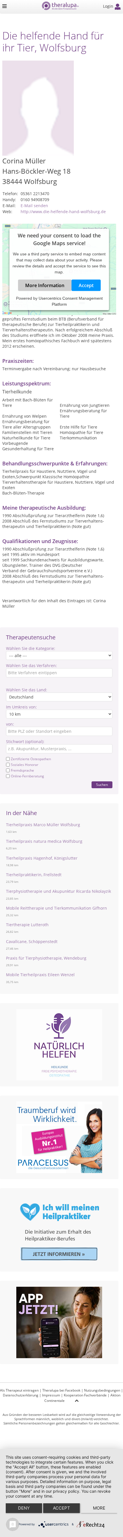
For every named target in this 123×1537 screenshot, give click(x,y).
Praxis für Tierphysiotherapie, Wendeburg (46, 958)
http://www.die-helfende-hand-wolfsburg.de (63, 211)
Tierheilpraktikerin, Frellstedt (33, 874)
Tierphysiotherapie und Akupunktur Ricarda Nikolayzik (58, 891)
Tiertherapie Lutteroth (27, 924)
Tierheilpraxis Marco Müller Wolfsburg (43, 824)
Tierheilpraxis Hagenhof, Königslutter (42, 858)
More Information (44, 285)
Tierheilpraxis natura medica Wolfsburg (44, 841)
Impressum (51, 1395)
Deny (24, 1508)
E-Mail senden (34, 205)
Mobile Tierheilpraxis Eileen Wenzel (40, 974)
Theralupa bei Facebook (61, 1390)
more (99, 1508)
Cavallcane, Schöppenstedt (31, 941)
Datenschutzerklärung (20, 1395)
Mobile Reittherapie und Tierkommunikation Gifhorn (56, 908)
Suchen (102, 784)
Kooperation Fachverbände (85, 1395)
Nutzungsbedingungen (102, 1390)
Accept (86, 285)
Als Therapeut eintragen (19, 1390)
